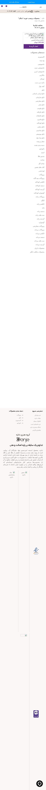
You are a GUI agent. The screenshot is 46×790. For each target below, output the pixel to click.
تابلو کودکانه (40, 123)
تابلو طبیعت (40, 108)
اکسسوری (41, 57)
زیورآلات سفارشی (38, 226)
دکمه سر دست (39, 83)
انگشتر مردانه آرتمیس (37, 40)
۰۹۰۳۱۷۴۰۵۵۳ (11, 11)
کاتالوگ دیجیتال (37, 421)
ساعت (42, 160)
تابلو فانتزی (40, 119)
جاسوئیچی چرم (39, 68)
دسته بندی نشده (39, 145)
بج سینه (42, 60)
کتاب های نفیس (39, 167)
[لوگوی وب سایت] (23, 7)
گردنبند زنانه (40, 219)
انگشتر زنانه (40, 204)
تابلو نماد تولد (40, 138)
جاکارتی (41, 75)
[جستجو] (11, 7)
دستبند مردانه (40, 237)
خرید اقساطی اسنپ (36, 424)
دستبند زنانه (40, 211)
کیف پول (41, 86)
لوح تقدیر (41, 171)
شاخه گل (41, 163)
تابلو (43, 90)
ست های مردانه (39, 241)
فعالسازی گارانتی (36, 430)
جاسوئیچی (41, 64)
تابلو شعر (41, 105)
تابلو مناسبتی (40, 130)
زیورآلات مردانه (39, 230)
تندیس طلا (41, 156)
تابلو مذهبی (40, 127)
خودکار (42, 79)
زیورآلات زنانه (40, 197)
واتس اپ (28, 11)
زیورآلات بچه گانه (38, 178)
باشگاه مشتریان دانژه (35, 427)
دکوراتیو (41, 149)
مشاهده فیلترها (38, 25)
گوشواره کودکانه (39, 193)
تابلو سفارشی (40, 101)
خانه (43, 18)
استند (42, 152)
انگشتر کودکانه (39, 182)
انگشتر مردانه (40, 233)
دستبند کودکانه (39, 185)
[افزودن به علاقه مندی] (26, 36)
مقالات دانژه (38, 418)
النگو (43, 200)
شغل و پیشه (40, 141)
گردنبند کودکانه (39, 189)
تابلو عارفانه (40, 112)
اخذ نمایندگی (38, 415)
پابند (43, 208)
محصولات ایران (39, 248)
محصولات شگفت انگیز (37, 252)
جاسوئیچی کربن (39, 71)
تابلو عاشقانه (40, 116)
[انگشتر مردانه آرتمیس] (34, 36)
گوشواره (41, 222)
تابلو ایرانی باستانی (38, 93)
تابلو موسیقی (40, 134)
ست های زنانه (40, 215)
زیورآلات (41, 175)
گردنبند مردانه (40, 244)
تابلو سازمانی (40, 97)
